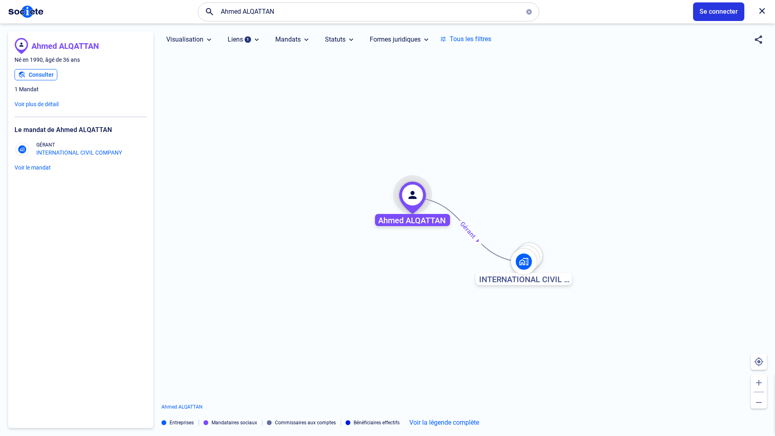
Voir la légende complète (444, 422)
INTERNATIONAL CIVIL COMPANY (79, 152)
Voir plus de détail (37, 104)
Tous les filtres (470, 39)
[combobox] (368, 12)
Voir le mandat (33, 167)
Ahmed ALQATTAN (65, 46)
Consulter (41, 74)
